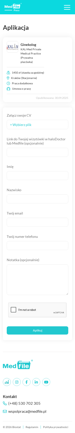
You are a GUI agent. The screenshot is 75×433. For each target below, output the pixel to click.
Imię (10, 166)
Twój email (15, 213)
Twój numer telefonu (22, 236)
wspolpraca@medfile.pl (27, 411)
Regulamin (32, 427)
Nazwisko (14, 190)
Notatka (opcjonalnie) (23, 260)
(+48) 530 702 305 (24, 403)
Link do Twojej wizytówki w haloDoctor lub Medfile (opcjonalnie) (36, 141)
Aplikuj (37, 330)
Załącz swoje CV (19, 115)
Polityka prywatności (55, 427)
